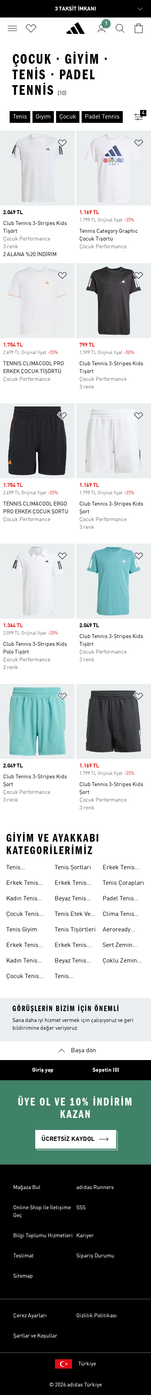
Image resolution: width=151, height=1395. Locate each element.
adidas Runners (95, 1187)
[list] (63, 117)
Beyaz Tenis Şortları (70, 899)
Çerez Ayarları (30, 1315)
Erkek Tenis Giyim (22, 946)
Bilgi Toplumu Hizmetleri (43, 1235)
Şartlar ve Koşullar (35, 1336)
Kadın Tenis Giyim (22, 962)
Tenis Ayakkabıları (23, 868)
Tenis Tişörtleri (75, 930)
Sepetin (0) (106, 1070)
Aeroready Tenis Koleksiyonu (119, 931)
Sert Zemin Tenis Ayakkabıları (120, 946)
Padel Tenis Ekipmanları (119, 899)
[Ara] (120, 28)
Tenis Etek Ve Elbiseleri (73, 915)
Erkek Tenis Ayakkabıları (23, 884)
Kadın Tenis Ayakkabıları (23, 899)
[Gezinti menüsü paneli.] (12, 28)
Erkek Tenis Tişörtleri (71, 946)
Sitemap (23, 1276)
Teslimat (23, 1256)
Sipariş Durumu (95, 1256)
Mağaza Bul (26, 1187)
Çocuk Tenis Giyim (22, 977)
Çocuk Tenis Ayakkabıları (23, 915)
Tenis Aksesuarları (72, 977)
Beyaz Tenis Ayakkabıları (72, 962)
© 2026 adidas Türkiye (75, 1385)
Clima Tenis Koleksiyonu (119, 915)
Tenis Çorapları (123, 883)
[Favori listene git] (31, 28)
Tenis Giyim (21, 930)
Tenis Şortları (73, 868)
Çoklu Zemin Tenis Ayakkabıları (120, 962)
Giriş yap (42, 1070)
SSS (81, 1207)
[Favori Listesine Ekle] (62, 144)
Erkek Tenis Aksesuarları (120, 868)
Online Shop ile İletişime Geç (42, 1211)
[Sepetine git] (138, 28)
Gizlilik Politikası (96, 1315)
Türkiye (87, 1364)
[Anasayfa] (75, 31)
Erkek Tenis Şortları (71, 884)
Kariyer (85, 1235)
